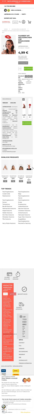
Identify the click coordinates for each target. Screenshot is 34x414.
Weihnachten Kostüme (9, 208)
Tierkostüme (6, 204)
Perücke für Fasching (24, 223)
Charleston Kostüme (24, 210)
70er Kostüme (6, 219)
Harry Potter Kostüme (8, 223)
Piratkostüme (22, 204)
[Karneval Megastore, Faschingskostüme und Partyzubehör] (6, 22)
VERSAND (5, 102)
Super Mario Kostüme (24, 217)
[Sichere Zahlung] (9, 274)
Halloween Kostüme (24, 215)
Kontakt (21, 342)
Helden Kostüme (7, 213)
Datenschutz (23, 360)
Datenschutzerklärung (10, 334)
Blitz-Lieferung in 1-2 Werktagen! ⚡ (20, 1)
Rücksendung (23, 351)
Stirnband (23, 47)
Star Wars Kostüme (8, 215)
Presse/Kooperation (25, 363)
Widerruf (22, 354)
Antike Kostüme (23, 213)
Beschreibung (6, 99)
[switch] (3, 411)
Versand (21, 348)
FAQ (20, 345)
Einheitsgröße (23, 63)
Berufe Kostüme (7, 206)
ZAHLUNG (13, 102)
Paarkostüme (6, 196)
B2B (20, 357)
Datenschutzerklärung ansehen (9, 395)
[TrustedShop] (7, 10)
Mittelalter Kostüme (8, 217)
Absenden (14, 294)
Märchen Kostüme (23, 208)
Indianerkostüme (23, 206)
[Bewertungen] (24, 289)
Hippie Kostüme (7, 210)
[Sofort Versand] (17, 274)
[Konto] (23, 22)
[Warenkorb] (30, 22)
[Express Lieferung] (21, 304)
